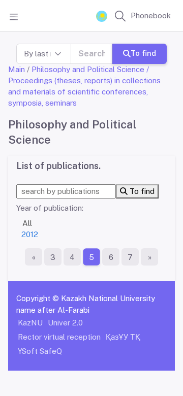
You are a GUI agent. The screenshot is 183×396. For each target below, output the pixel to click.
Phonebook (151, 15)
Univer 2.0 (65, 322)
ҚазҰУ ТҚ (123, 337)
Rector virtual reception (59, 337)
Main (16, 69)
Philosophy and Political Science (88, 69)
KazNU (30, 322)
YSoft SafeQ (40, 351)
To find (143, 53)
